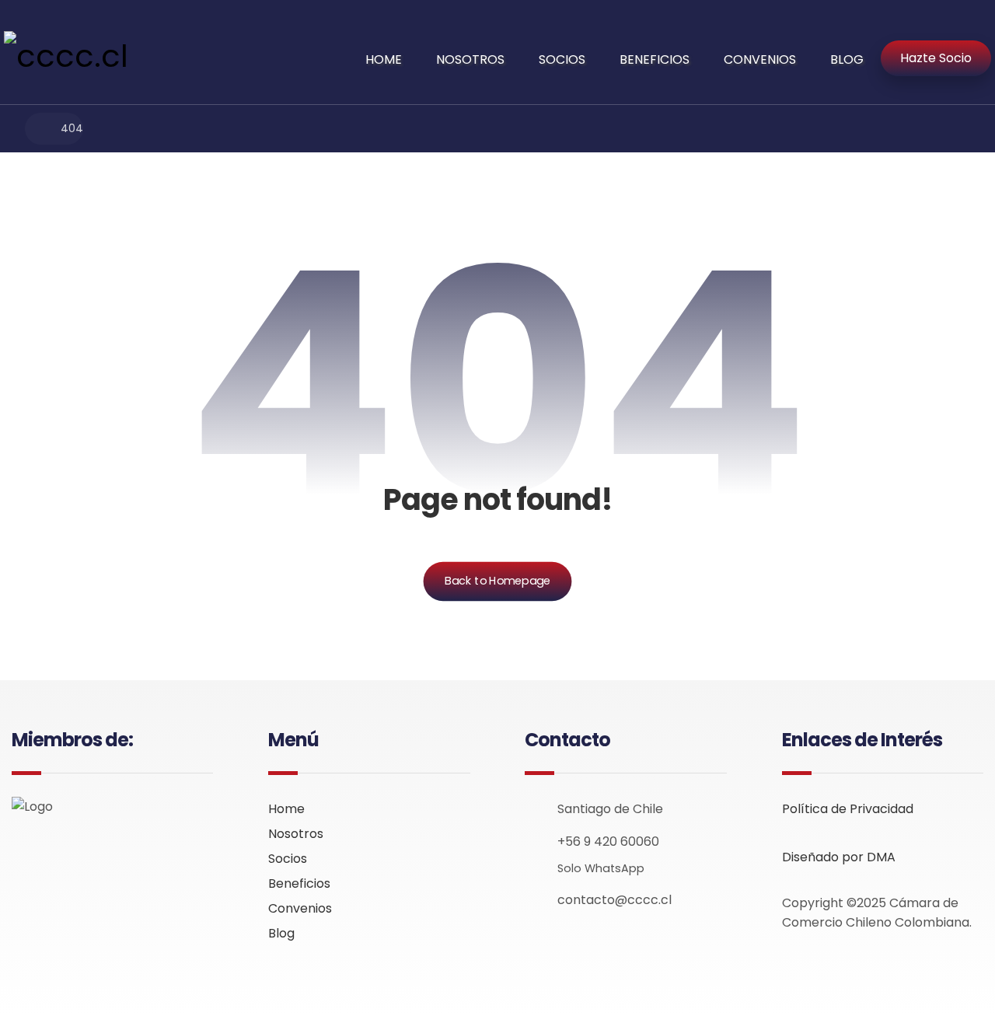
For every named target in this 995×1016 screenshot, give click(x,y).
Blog (281, 933)
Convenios (300, 908)
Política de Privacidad (847, 809)
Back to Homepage (498, 581)
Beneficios (299, 883)
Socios (287, 859)
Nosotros (295, 834)
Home (286, 809)
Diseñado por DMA (839, 857)
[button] (24, 852)
